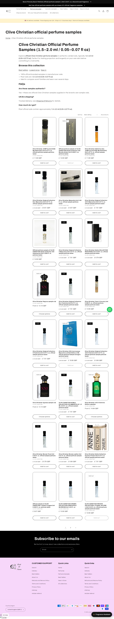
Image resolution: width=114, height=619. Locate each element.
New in (43, 70)
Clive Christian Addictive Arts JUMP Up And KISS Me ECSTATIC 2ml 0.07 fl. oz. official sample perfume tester (96, 151)
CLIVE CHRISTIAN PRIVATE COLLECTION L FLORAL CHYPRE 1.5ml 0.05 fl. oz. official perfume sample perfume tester (96, 506)
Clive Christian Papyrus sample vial (44, 301)
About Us (35, 577)
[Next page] (76, 528)
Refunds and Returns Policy (40, 580)
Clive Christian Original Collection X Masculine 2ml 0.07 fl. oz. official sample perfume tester (70, 251)
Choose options (44, 314)
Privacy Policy (36, 587)
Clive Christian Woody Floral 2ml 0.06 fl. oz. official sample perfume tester (44, 455)
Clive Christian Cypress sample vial (44, 402)
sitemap (34, 590)
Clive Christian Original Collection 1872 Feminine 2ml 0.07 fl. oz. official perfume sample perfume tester (96, 354)
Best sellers (23, 70)
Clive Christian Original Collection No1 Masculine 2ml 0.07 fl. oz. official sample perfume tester (44, 202)
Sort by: (80, 114)
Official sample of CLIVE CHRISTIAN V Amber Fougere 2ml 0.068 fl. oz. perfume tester (44, 505)
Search (34, 567)
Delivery (34, 571)
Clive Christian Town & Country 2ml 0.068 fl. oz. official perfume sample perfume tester (96, 303)
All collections (62, 583)
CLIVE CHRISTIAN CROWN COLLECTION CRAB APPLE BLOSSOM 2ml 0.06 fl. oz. (68, 505)
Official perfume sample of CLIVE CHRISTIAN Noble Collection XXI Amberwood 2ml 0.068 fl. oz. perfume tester (44, 252)
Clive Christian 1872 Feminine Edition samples (95, 403)
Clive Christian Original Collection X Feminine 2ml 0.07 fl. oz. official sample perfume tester (44, 353)
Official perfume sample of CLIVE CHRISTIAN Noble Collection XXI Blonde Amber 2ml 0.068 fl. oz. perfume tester (70, 151)
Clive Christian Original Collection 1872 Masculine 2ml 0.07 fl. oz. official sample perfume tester (96, 202)
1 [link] (65, 528)
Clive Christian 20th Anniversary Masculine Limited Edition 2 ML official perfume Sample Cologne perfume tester (69, 354)
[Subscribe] (72, 550)
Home (8, 38)
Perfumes (61, 571)
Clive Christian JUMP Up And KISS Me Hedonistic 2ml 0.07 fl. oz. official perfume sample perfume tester (44, 151)
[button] (22, 9)
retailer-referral (37, 593)
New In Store (62, 580)
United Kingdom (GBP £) (15, 609)
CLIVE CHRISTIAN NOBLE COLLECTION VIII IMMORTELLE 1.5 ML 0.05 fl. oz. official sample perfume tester (70, 405)
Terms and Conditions (39, 583)
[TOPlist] (3, 617)
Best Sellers (35, 574)
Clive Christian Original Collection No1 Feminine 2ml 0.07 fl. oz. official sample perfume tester (70, 303)
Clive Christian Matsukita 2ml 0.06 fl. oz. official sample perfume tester (70, 202)
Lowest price (34, 70)
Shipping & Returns (44, 101)
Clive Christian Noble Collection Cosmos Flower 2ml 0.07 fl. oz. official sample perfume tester (95, 455)
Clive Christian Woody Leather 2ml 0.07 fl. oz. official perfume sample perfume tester (70, 455)
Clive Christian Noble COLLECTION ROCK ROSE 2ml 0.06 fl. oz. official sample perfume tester (96, 251)
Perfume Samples (63, 574)
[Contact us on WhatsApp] (109, 309)
